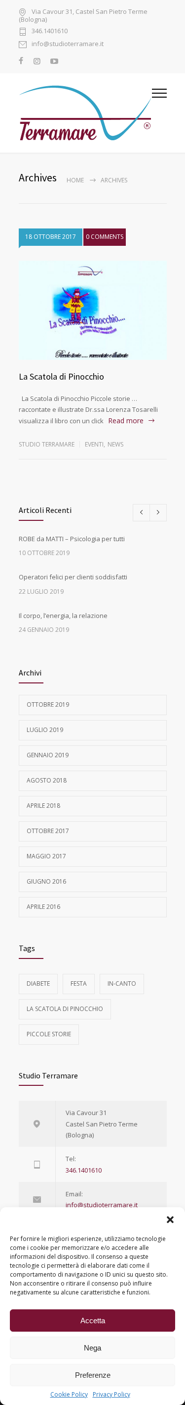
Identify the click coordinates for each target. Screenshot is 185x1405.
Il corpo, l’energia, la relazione (63, 615)
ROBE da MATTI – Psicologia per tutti (72, 538)
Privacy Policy (111, 1394)
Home (75, 180)
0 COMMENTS (104, 236)
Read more (126, 420)
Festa (79, 983)
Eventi (94, 444)
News (115, 444)
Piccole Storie (49, 1034)
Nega (92, 1348)
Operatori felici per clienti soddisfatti (73, 576)
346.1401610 (50, 31)
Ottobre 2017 (48, 831)
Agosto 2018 (47, 780)
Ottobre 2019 (48, 704)
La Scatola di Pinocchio (61, 376)
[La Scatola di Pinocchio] (93, 310)
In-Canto (122, 983)
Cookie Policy (69, 1394)
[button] (170, 1220)
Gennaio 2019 (48, 755)
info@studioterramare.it (68, 44)
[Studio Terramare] (85, 113)
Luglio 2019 (45, 730)
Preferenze (93, 1375)
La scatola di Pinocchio (65, 1009)
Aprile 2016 (43, 906)
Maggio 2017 (46, 856)
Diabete (38, 983)
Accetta (92, 1320)
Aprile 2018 (43, 805)
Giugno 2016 (46, 881)
